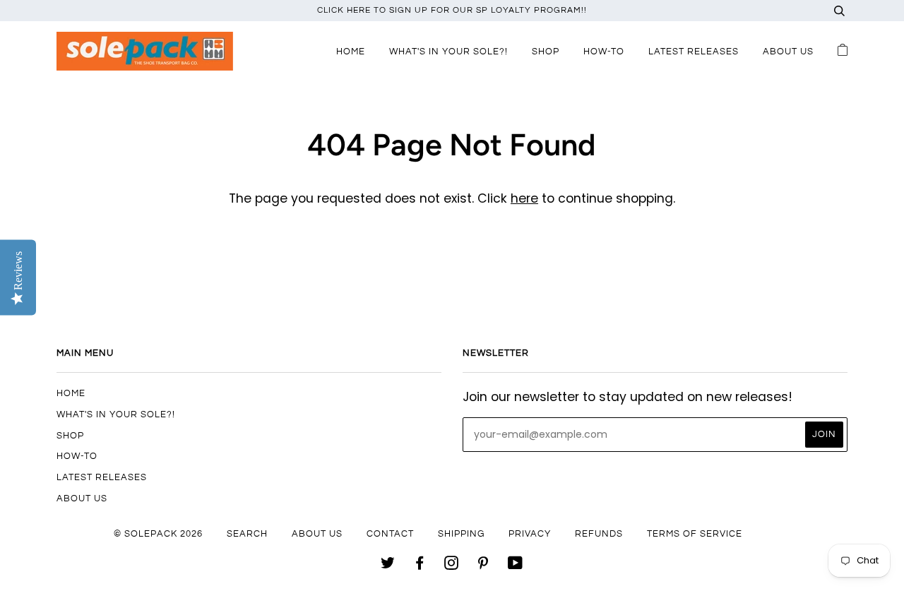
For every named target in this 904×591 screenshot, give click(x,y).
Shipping (461, 534)
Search (247, 534)
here (524, 198)
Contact (390, 534)
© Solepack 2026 (158, 534)
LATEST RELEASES (693, 51)
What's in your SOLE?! (448, 51)
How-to (603, 51)
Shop (545, 51)
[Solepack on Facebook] (419, 566)
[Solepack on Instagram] (451, 566)
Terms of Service (694, 534)
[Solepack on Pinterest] (483, 566)
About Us (788, 51)
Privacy (530, 534)
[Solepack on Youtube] (515, 566)
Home (350, 51)
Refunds (599, 534)
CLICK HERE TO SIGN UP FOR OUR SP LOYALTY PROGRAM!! (452, 10)
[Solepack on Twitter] (388, 566)
